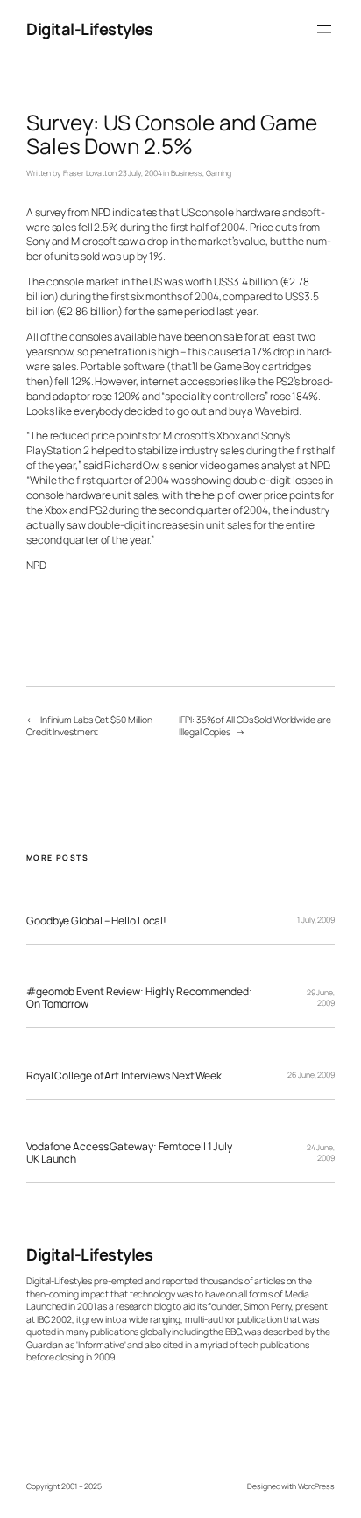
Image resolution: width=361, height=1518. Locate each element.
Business (186, 173)
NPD (36, 565)
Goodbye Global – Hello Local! (96, 921)
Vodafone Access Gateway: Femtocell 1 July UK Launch (129, 1152)
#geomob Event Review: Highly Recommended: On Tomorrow (139, 997)
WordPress (316, 1486)
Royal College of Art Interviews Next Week (124, 1076)
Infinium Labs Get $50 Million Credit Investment (89, 726)
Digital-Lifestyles (89, 28)
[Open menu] (324, 28)
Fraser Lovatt (85, 173)
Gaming (218, 173)
